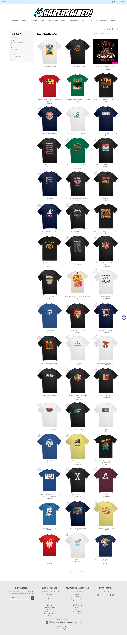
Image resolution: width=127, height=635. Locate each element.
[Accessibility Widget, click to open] (124, 317)
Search (49, 594)
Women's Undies (16, 42)
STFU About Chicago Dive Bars (106, 133)
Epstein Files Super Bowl (77, 528)
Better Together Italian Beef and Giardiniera (105, 264)
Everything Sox (106, 297)
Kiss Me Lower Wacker (49, 429)
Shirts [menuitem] (25, 21)
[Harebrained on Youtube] (117, 29)
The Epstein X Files (77, 494)
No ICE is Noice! (77, 560)
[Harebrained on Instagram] (110, 29)
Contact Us (105, 591)
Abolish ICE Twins (49, 528)
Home (10, 29)
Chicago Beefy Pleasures (77, 263)
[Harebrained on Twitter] (105, 29)
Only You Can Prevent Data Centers (105, 231)
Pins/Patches (15, 49)
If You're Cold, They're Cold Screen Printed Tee (106, 67)
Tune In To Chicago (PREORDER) (105, 100)
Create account (107, 2)
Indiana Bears (49, 198)
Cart (120, 2)
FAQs (12, 59)
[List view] (117, 34)
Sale (12, 54)
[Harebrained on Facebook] (107, 29)
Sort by (95, 33)
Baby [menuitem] (63, 21)
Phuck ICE (105, 494)
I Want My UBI (106, 396)
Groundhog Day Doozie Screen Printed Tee (106, 561)
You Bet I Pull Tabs (105, 330)
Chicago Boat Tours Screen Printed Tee (77, 101)
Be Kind (105, 429)
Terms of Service (49, 613)
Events (49, 605)
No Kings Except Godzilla (49, 363)
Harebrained (66, 627)
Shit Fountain (49, 297)
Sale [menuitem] (90, 21)
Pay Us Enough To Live (78, 330)
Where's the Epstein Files (106, 528)
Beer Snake (49, 165)
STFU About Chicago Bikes (105, 165)
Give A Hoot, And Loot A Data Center (77, 166)
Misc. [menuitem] (83, 21)
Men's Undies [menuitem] (53, 21)
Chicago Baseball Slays (78, 66)
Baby (12, 47)
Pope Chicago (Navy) (49, 231)
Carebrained (49, 601)
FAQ (49, 597)
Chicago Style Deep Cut (105, 363)
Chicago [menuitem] (15, 21)
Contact (49, 615)
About (49, 599)
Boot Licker (77, 363)
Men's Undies (15, 45)
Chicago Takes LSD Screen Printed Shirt (77, 297)
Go (32, 597)
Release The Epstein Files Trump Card (77, 462)
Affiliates (49, 609)
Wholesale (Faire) (49, 607)
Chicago (13, 37)
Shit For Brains (16, 57)
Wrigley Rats (49, 330)
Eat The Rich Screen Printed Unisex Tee (49, 264)
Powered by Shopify (63, 629)
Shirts (12, 40)
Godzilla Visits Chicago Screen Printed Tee (105, 462)
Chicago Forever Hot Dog (106, 198)
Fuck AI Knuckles (49, 396)
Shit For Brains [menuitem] (102, 21)
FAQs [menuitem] (113, 21)
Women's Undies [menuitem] (37, 21)
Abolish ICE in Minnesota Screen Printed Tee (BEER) (49, 495)
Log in (98, 2)
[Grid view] (115, 34)
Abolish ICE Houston (49, 133)
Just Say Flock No (49, 66)
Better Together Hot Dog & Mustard (77, 397)
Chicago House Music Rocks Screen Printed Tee (49, 101)
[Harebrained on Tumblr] (115, 29)
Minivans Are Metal (77, 231)
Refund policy (49, 611)
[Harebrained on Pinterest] (112, 29)
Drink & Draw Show (77, 429)
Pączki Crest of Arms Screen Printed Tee (49, 561)
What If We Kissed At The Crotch (77, 198)
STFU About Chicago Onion (77, 133)
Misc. (12, 52)
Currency (12, 2)
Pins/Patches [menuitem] (73, 21)
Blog (49, 603)
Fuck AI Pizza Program (49, 461)
